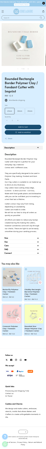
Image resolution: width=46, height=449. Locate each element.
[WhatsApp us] (5, 444)
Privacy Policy (22, 442)
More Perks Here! (22, 5)
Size (6, 105)
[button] (2, 11)
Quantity (8, 117)
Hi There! (8, 396)
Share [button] (10, 139)
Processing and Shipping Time (17, 391)
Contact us (9, 393)
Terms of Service (10, 442)
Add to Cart (23, 127)
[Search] (41, 18)
